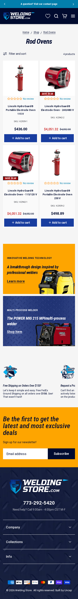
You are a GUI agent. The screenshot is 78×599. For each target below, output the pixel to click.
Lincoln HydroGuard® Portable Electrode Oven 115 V (20, 110)
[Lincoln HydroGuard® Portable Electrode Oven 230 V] (57, 162)
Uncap (68, 590)
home (26, 32)
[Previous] (4, 4)
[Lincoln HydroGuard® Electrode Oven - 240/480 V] (57, 78)
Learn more (16, 281)
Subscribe (61, 454)
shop (36, 32)
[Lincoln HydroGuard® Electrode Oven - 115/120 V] (20, 162)
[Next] (73, 4)
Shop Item (14, 332)
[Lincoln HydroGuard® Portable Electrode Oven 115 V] (20, 78)
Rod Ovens (49, 32)
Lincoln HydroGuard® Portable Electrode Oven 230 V (57, 194)
